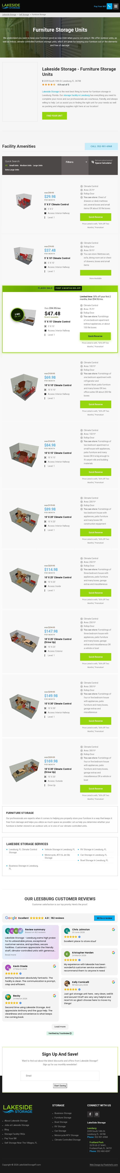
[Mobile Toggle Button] (116, 6)
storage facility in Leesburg (77, 95)
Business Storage (63, 1113)
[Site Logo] (10, 6)
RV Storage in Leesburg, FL (93, 849)
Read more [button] (10, 955)
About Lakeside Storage (16, 1120)
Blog (7, 1129)
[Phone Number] (109, 6)
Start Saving (60, 1085)
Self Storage (24, 15)
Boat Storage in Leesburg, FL (94, 860)
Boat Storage (61, 1122)
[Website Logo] (17, 1109)
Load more (60, 1026)
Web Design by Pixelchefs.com (104, 1165)
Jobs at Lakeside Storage (17, 1125)
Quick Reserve (96, 217)
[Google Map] (20, 92)
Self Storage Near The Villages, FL (21, 1142)
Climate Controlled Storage (68, 1139)
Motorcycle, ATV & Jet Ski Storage (57, 856)
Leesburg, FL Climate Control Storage (23, 851)
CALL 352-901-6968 (101, 146)
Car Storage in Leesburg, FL (93, 855)
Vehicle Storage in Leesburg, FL (60, 849)
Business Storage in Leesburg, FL (23, 867)
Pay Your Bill (10, 1138)
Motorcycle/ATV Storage (67, 1135)
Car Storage (60, 1131)
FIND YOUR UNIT (54, 116)
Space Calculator (104, 161)
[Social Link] (90, 1114)
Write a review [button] (104, 918)
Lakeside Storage (9, 15)
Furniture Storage (63, 1117)
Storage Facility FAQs (15, 1134)
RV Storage (60, 1126)
